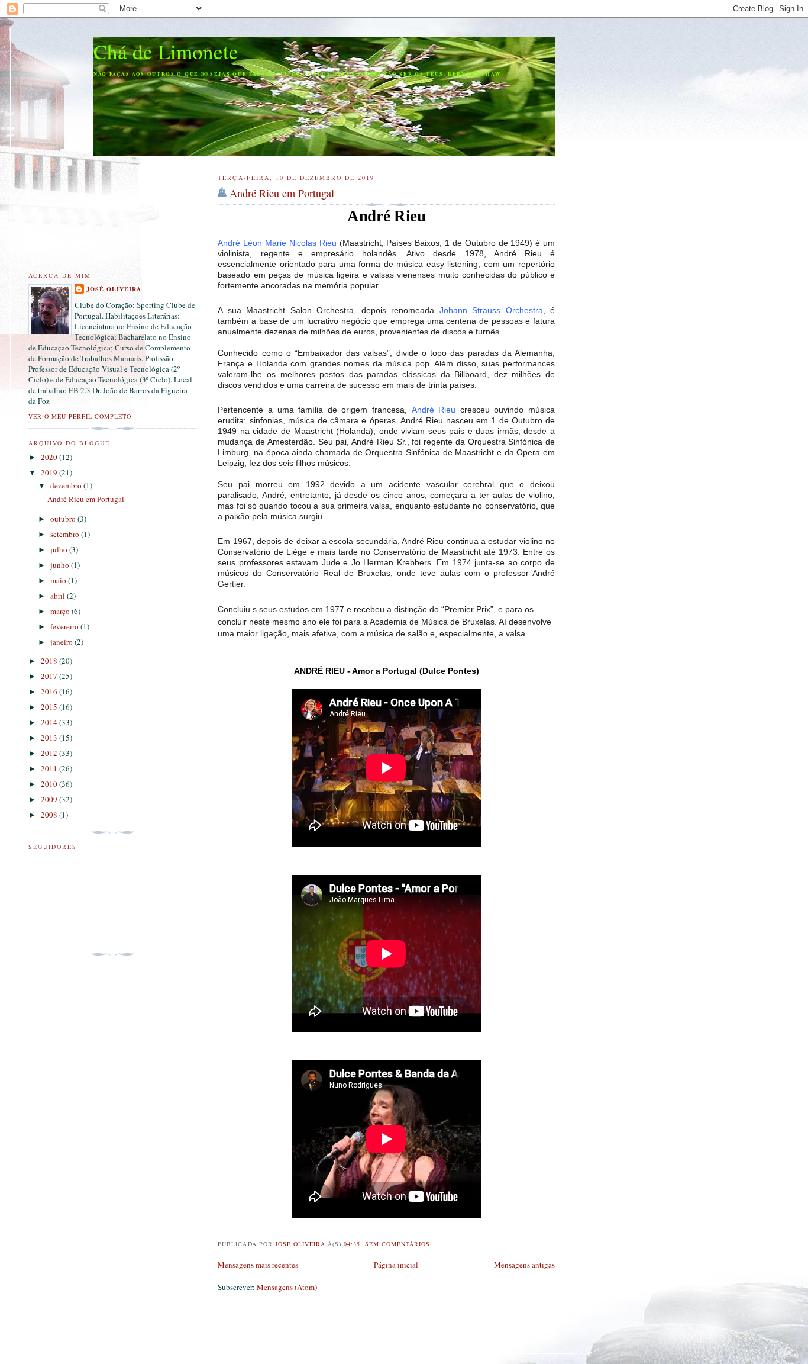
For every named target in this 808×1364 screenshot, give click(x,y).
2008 (50, 814)
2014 (50, 722)
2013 (50, 737)
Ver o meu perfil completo (79, 416)
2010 (50, 783)
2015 (50, 707)
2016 (50, 691)
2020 (50, 457)
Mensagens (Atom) (287, 1287)
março (61, 611)
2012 (50, 753)
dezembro (66, 485)
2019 (50, 472)
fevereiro (65, 626)
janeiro (62, 641)
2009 (50, 799)
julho (59, 549)
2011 (50, 768)
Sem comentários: (400, 1244)
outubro (63, 518)
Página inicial (396, 1264)
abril (58, 595)
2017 (50, 676)
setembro (65, 534)
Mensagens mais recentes (258, 1264)
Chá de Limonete (165, 51)
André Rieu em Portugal (282, 193)
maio (59, 580)
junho (60, 564)
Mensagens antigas (524, 1264)
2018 (50, 660)
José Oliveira (113, 289)
